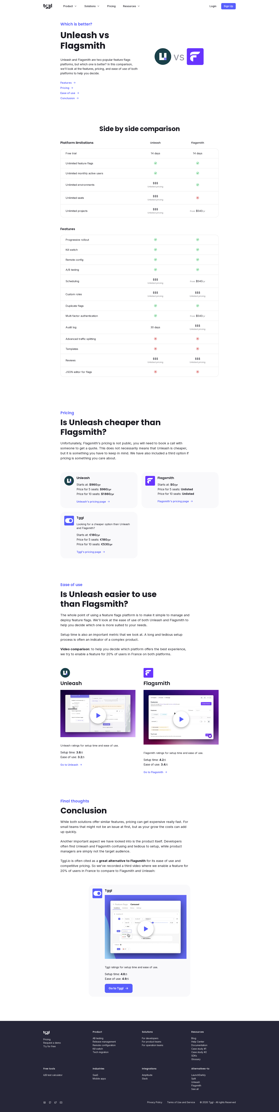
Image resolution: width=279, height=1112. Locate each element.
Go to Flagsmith (153, 772)
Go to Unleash (69, 764)
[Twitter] (56, 1102)
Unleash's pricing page (91, 501)
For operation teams (152, 1045)
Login (213, 6)
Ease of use (67, 93)
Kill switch (98, 1048)
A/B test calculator (52, 1075)
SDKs (194, 1055)
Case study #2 (199, 1052)
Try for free (49, 1046)
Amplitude (147, 1075)
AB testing (98, 1038)
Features (66, 82)
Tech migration (100, 1052)
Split (193, 1078)
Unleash (195, 1082)
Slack (145, 1078)
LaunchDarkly (198, 1075)
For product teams (151, 1041)
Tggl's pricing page (89, 552)
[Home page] (51, 6)
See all (195, 1089)
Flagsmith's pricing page (173, 501)
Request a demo (52, 1042)
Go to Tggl (116, 988)
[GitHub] (51, 1102)
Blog (193, 1038)
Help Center (197, 1041)
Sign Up (228, 6)
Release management (104, 1041)
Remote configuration (104, 1045)
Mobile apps (99, 1078)
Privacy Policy (154, 1102)
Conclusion (67, 98)
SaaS (95, 1075)
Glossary (196, 1059)
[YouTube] (62, 1102)
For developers (150, 1038)
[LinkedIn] (45, 1102)
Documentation (199, 1045)
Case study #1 (198, 1048)
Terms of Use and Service (181, 1102)
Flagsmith (196, 1085)
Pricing (111, 6)
